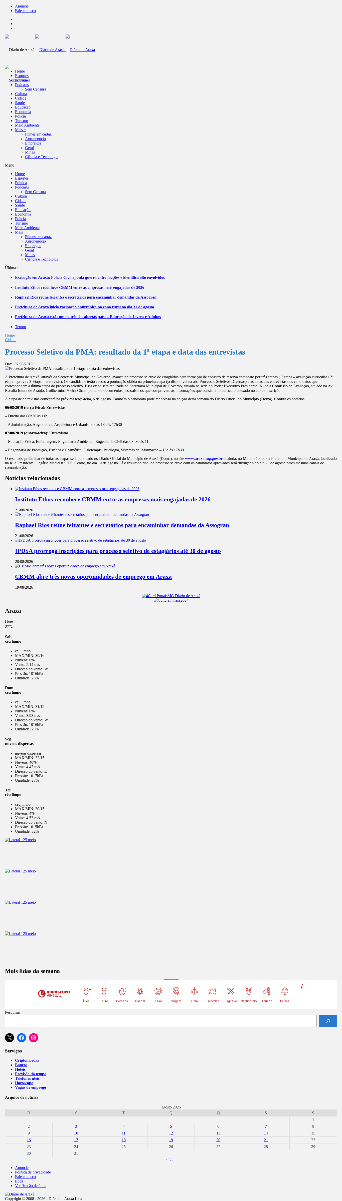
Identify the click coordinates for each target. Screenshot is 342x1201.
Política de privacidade (33, 1172)
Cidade (20, 98)
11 (123, 1133)
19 (171, 1140)
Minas (30, 152)
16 (29, 1140)
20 (218, 1140)
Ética (19, 1181)
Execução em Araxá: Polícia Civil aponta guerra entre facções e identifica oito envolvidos (90, 277)
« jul (169, 1159)
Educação (23, 107)
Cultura (21, 94)
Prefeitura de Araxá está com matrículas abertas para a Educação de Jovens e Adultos (88, 317)
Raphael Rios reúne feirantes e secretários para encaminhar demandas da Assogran (85, 297)
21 (266, 1140)
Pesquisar (12, 1012)
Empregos (33, 143)
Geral (29, 148)
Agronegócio (35, 139)
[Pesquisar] (328, 1021)
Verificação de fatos (30, 1185)
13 (218, 1133)
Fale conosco (25, 11)
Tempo (20, 327)
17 (76, 1140)
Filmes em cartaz (38, 134)
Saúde (20, 103)
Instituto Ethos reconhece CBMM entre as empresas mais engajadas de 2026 (79, 287)
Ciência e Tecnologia (41, 157)
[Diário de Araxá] (65, 50)
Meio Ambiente (27, 125)
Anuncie (22, 6)
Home (10, 335)
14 (266, 1133)
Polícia (20, 116)
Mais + (20, 130)
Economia (23, 112)
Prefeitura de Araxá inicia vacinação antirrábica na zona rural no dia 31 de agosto (84, 307)
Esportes (22, 76)
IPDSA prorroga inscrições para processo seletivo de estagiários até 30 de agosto (118, 551)
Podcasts (22, 85)
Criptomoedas (27, 1060)
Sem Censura (35, 89)
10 (76, 1133)
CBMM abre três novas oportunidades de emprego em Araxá (93, 576)
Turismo (21, 121)
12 (171, 1133)
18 (124, 1140)
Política (21, 80)
